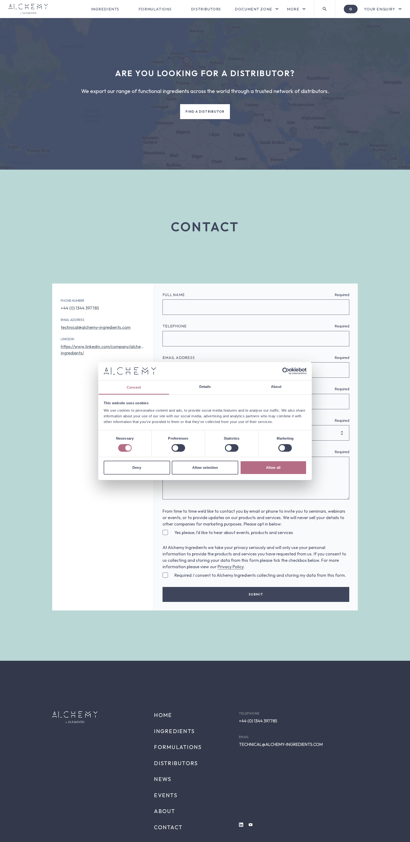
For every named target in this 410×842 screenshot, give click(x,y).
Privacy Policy (230, 566)
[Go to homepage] (28, 9)
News (162, 779)
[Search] (324, 9)
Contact (168, 827)
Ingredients (105, 9)
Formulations (155, 9)
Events (165, 795)
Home (163, 715)
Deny (136, 467)
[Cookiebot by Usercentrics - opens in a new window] (286, 371)
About (164, 811)
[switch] (178, 448)
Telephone (174, 326)
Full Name (174, 294)
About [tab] (276, 387)
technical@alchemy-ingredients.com (95, 327)
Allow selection (205, 467)
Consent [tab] (134, 387)
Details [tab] (205, 387)
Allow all (273, 467)
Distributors (206, 9)
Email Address (179, 357)
